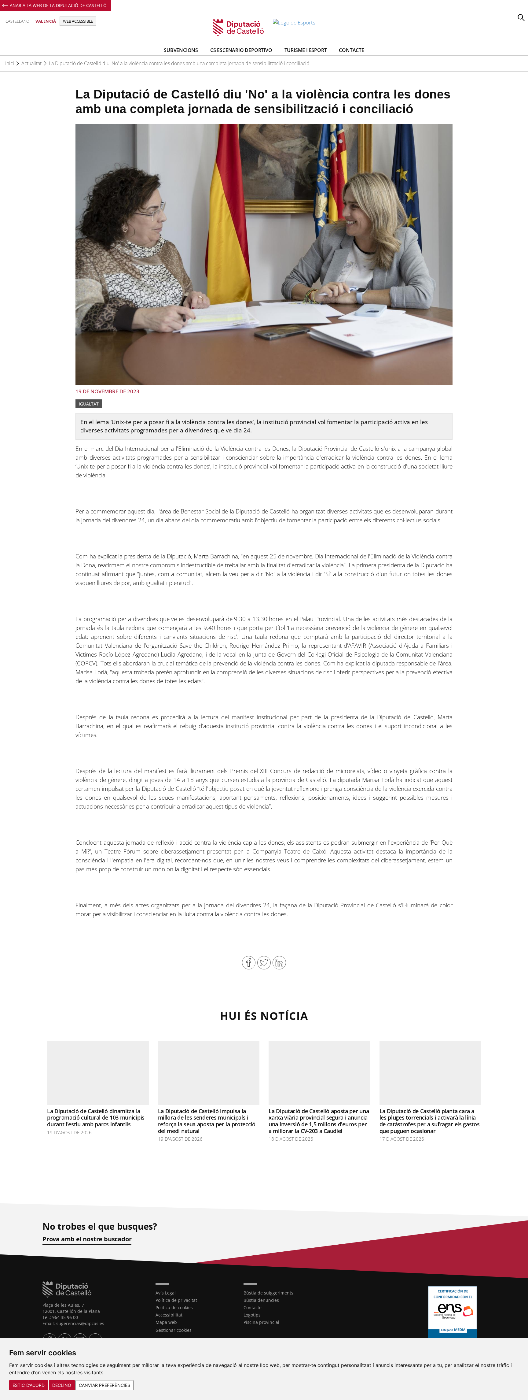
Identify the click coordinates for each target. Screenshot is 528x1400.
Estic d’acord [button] (29, 1385)
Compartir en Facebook (248, 962)
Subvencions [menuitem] (181, 50)
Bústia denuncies (261, 1300)
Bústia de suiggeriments (268, 1293)
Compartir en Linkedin (279, 962)
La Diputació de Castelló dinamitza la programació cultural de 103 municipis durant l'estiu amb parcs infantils (96, 1117)
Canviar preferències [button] (104, 1385)
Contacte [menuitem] (351, 50)
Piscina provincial (261, 1322)
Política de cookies (174, 1307)
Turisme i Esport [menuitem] (305, 50)
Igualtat (89, 404)
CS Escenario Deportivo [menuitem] (241, 50)
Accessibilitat (169, 1315)
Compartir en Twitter (264, 962)
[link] (264, 27)
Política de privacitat (176, 1300)
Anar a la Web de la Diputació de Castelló (58, 5)
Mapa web (166, 1322)
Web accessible (78, 21)
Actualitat (31, 63)
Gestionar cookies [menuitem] (174, 1330)
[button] (521, 17)
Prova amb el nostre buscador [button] (86, 1239)
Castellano (17, 21)
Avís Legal (166, 1293)
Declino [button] (62, 1385)
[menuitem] (195, 1293)
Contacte (253, 1307)
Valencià (45, 21)
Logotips (252, 1315)
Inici (9, 63)
